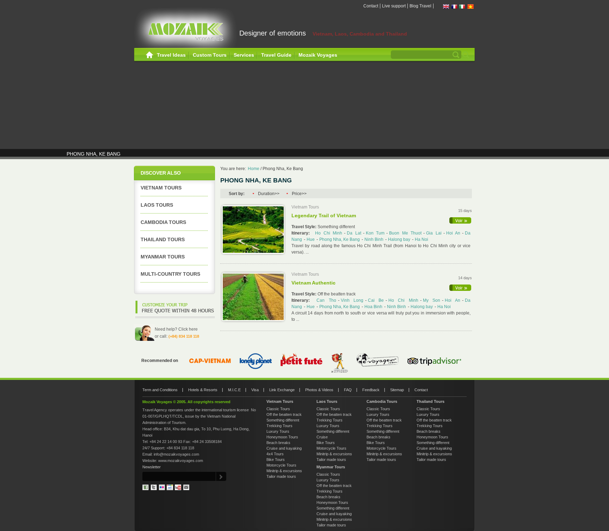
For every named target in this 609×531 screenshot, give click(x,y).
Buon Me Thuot (405, 233)
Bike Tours (275, 459)
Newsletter (151, 467)
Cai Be (376, 300)
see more (460, 220)
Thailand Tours (163, 239)
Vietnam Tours (161, 187)
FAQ (348, 390)
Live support (394, 6)
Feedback (371, 390)
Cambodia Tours (163, 222)
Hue (311, 239)
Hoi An (453, 233)
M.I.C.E (234, 390)
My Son (431, 300)
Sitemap (397, 390)
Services (244, 55)
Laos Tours (157, 205)
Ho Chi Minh (328, 233)
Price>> (299, 193)
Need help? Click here (176, 329)
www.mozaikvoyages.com (180, 460)
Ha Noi (421, 239)
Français (454, 6)
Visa (255, 390)
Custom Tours (210, 55)
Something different (282, 420)
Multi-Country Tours (170, 274)
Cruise (322, 437)
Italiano (462, 6)
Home (149, 55)
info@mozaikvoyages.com (176, 454)
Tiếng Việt (470, 6)
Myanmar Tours (163, 257)
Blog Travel (420, 6)
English (446, 6)
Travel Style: (304, 226)
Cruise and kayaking (284, 448)
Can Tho (326, 300)
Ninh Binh (373, 239)
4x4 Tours (275, 454)
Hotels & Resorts (202, 390)
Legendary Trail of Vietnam (323, 215)
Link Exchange (282, 390)
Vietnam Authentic (313, 283)
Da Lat (354, 233)
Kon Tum (375, 233)
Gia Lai (433, 233)
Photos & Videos (319, 390)
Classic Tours (278, 409)
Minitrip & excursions (284, 471)
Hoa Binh (373, 306)
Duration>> (268, 193)
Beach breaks (278, 443)
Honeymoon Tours (282, 437)
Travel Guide (276, 55)
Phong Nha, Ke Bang (283, 168)
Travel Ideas (171, 55)
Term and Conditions (160, 390)
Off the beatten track (284, 414)
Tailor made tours (281, 476)
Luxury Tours (277, 431)
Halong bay (399, 239)
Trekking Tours (279, 426)
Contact (370, 6)
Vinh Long (352, 300)
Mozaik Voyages (318, 55)
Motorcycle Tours (281, 465)
